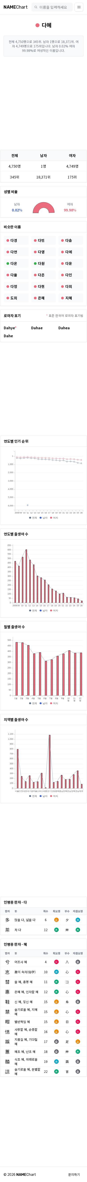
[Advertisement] (43, 103)
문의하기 (74, 1174)
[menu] (79, 7)
